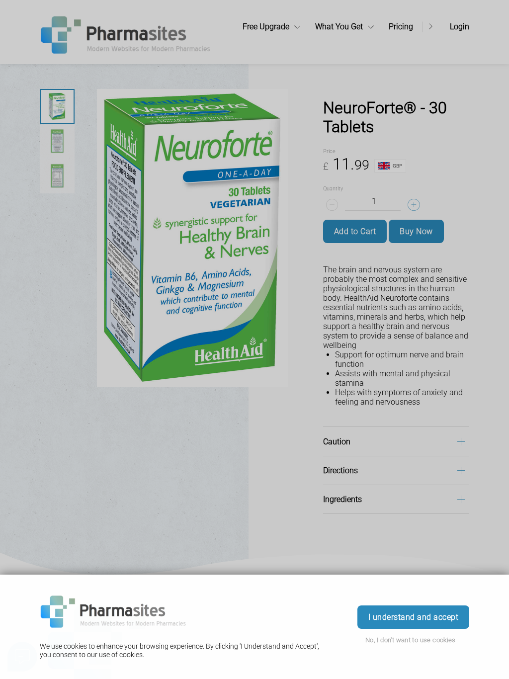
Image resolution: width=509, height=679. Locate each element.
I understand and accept (413, 617)
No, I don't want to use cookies (410, 640)
